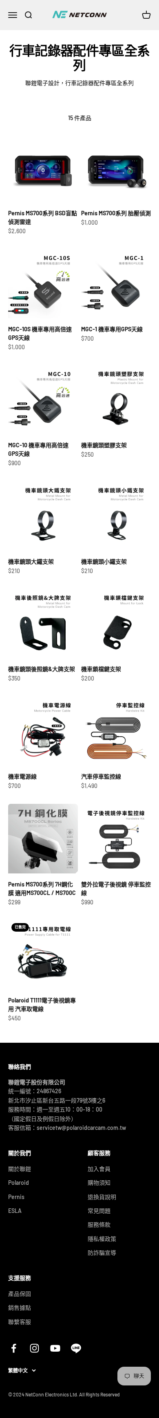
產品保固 (19, 1293)
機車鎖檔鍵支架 (101, 668)
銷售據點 (19, 1307)
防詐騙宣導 (102, 1252)
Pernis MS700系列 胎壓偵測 (116, 213)
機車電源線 (22, 776)
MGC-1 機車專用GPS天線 (112, 329)
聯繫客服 (19, 1321)
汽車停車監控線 (101, 776)
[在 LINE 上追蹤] (76, 1348)
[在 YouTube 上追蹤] (55, 1348)
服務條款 (99, 1224)
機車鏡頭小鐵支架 (104, 561)
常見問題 (99, 1210)
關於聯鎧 (19, 1168)
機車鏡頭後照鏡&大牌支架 (41, 668)
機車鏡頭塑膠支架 (104, 445)
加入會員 (99, 1168)
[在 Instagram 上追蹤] (34, 1348)
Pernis (16, 1196)
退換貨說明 (102, 1196)
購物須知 (99, 1182)
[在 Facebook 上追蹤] (13, 1348)
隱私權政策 (102, 1238)
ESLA (15, 1210)
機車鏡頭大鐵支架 (31, 561)
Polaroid (18, 1182)
